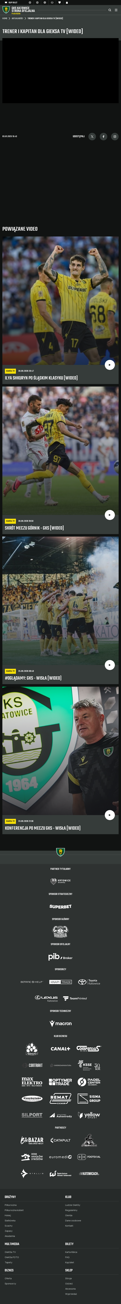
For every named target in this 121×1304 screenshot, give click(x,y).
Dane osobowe (73, 1220)
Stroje (68, 1278)
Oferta (8, 1278)
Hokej (8, 1215)
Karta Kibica (71, 1252)
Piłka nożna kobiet (14, 1210)
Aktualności (17, 18)
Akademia (10, 1236)
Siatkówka (10, 1220)
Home (4, 18)
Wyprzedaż (71, 1294)
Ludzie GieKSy (72, 1205)
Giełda (68, 1215)
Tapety (8, 1262)
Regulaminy (71, 1210)
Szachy (8, 1225)
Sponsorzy (10, 1283)
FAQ (67, 1257)
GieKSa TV (10, 1252)
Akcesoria (70, 1288)
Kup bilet (69, 1262)
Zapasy (8, 1231)
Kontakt (69, 1225)
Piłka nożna (11, 1205)
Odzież (69, 1283)
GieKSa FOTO (12, 1257)
